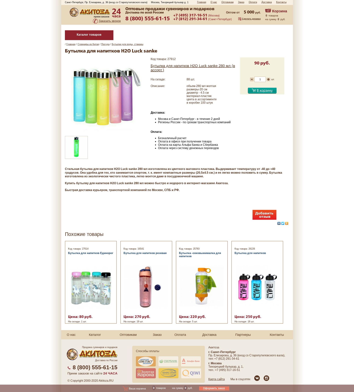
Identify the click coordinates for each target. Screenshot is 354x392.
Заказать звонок (110, 21)
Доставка (266, 2)
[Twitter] (283, 223)
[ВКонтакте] (279, 223)
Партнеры (243, 335)
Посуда (105, 44)
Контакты (281, 2)
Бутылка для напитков (250, 253)
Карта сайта (216, 379)
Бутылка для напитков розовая (145, 253)
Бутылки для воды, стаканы (127, 44)
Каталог (95, 335)
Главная (201, 2)
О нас (214, 2)
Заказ (241, 2)
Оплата (253, 2)
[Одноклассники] (287, 223)
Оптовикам (227, 2)
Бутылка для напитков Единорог (90, 253)
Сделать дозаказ (251, 19)
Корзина (279, 11)
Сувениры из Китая (88, 44)
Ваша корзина (137, 388)
